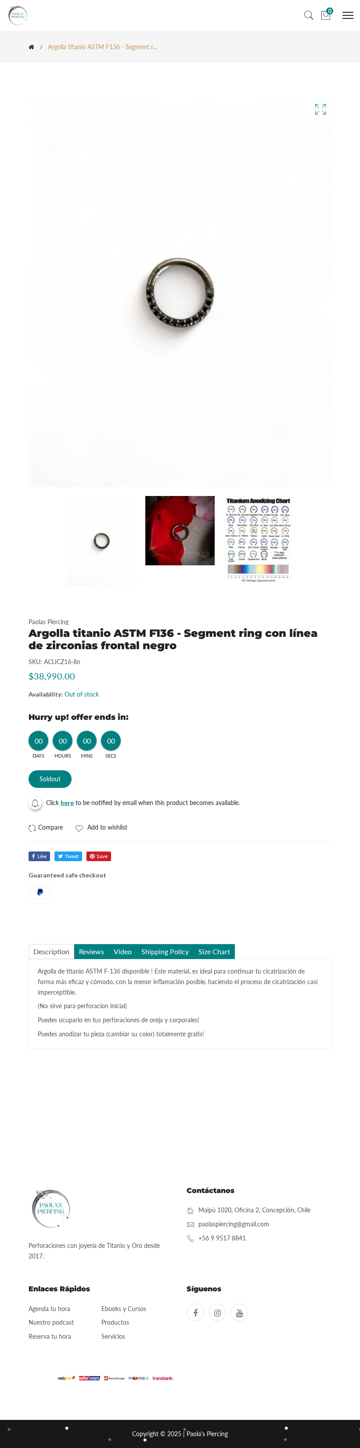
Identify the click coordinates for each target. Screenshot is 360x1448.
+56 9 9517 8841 (222, 1238)
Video (123, 951)
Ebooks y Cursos (123, 1308)
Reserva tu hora (50, 1336)
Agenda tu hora (49, 1308)
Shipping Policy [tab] (165, 951)
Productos (115, 1322)
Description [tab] (51, 951)
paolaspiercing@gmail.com (233, 1224)
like (42, 856)
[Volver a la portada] (31, 47)
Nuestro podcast (51, 1322)
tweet (72, 856)
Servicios (113, 1336)
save (102, 856)
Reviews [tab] (91, 951)
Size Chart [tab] (214, 951)
